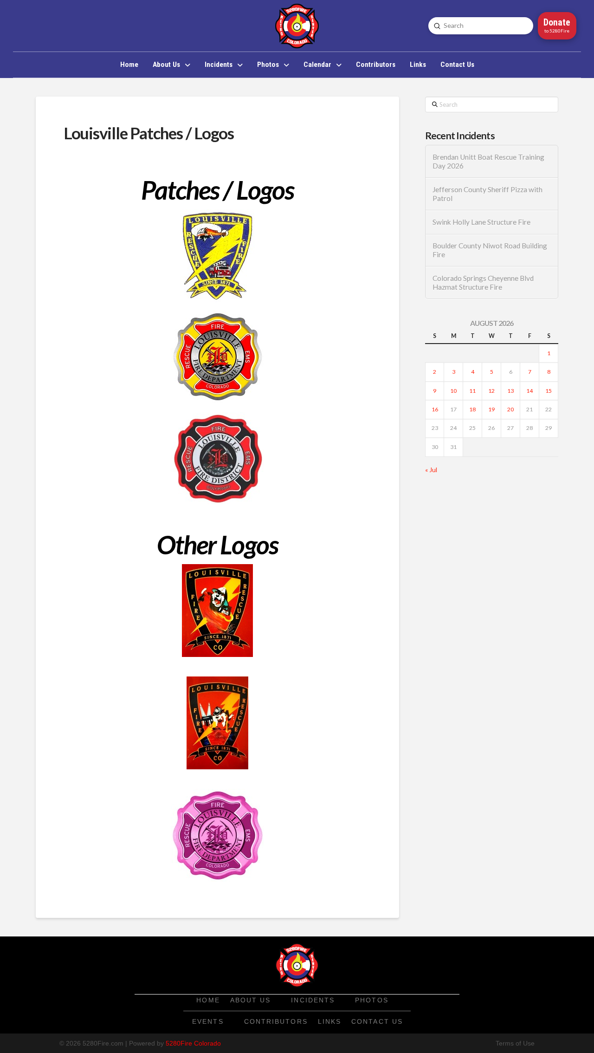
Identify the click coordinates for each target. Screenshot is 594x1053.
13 (510, 390)
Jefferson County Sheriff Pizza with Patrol (487, 193)
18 (472, 409)
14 (529, 390)
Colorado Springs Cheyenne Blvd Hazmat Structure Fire (483, 282)
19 (491, 409)
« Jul (431, 470)
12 (491, 390)
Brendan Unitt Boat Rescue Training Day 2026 (488, 161)
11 (472, 390)
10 (453, 390)
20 (510, 409)
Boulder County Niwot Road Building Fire (490, 250)
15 (548, 390)
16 (435, 409)
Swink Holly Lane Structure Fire (481, 222)
